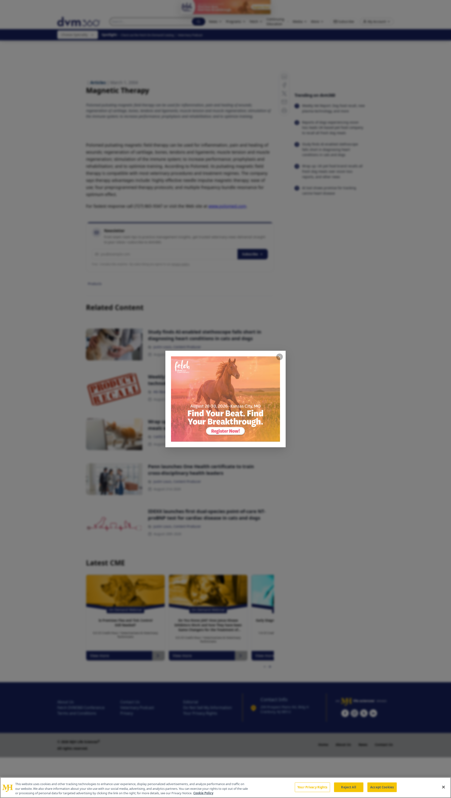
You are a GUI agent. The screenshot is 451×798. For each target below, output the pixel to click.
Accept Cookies (382, 787)
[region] (225, 787)
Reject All (348, 787)
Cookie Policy (203, 793)
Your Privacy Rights (312, 787)
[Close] (443, 787)
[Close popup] (279, 357)
